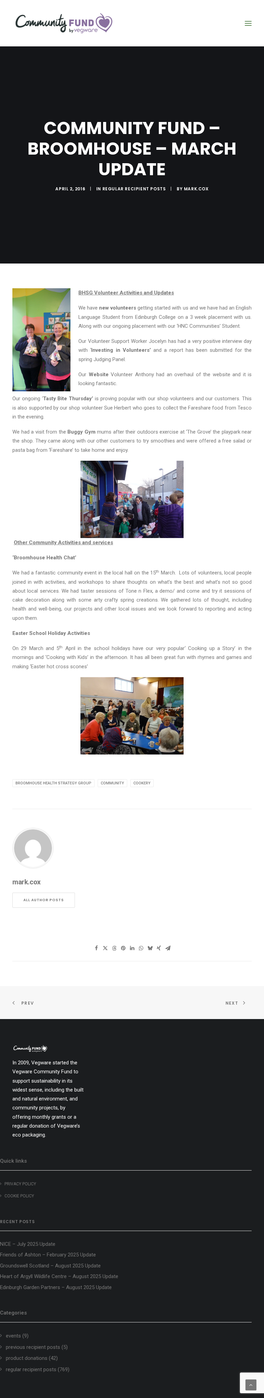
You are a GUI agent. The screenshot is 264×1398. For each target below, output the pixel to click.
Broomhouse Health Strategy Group (53, 783)
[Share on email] (168, 948)
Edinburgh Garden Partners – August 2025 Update (56, 1287)
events (13, 1336)
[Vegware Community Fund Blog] (64, 23)
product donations (26, 1358)
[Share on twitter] (105, 948)
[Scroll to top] (250, 1385)
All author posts (43, 900)
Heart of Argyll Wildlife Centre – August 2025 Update (59, 1276)
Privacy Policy (20, 1184)
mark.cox (196, 189)
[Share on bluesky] (150, 948)
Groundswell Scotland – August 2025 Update (50, 1266)
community (112, 783)
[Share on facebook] (96, 948)
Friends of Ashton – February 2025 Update (48, 1255)
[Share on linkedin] (132, 948)
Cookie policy (19, 1196)
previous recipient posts (33, 1347)
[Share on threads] (114, 948)
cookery (142, 783)
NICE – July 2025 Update (27, 1244)
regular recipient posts (134, 189)
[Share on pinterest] (123, 948)
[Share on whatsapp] (141, 948)
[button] (248, 23)
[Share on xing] (159, 948)
